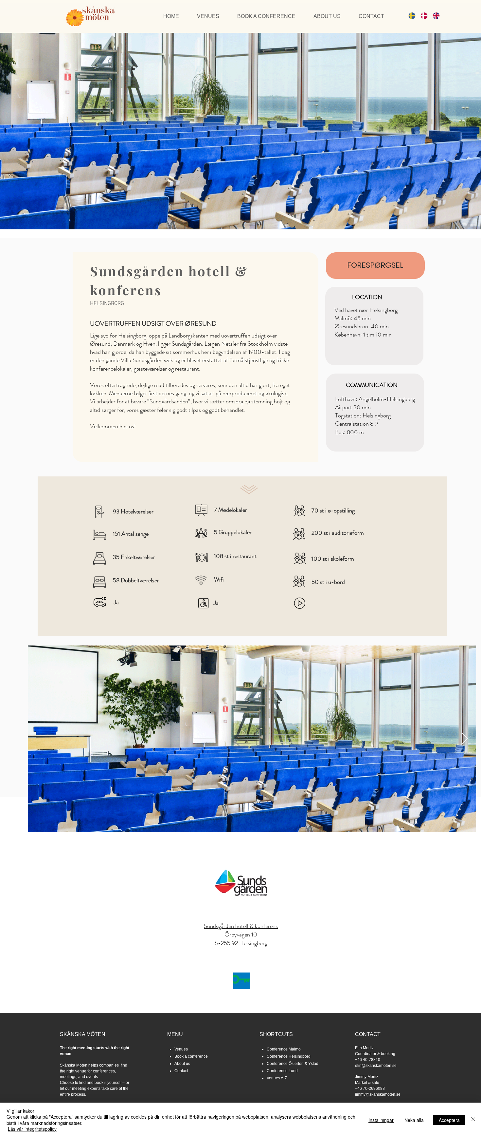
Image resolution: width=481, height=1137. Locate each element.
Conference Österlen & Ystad (292, 1063)
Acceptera (449, 1120)
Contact (181, 1071)
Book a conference (191, 1056)
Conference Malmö (284, 1049)
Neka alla (414, 1120)
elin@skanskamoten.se (376, 1065)
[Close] (473, 1120)
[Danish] (422, 15)
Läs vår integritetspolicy (32, 1129)
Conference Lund (282, 1071)
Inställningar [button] (381, 1120)
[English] (434, 15)
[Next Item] (465, 739)
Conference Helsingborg (289, 1056)
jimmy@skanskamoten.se (378, 1094)
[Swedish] (410, 15)
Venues (181, 1049)
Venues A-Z (277, 1078)
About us (182, 1063)
